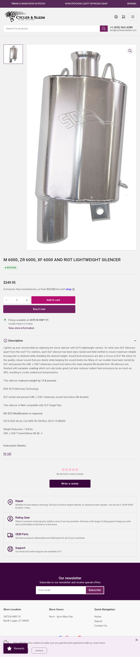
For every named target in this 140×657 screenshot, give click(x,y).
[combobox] (55, 28)
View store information (21, 328)
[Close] (136, 640)
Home (97, 616)
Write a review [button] (70, 483)
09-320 (7, 453)
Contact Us (100, 625)
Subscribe (95, 590)
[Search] (104, 28)
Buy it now (39, 309)
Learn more (99, 642)
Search (98, 621)
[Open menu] (133, 17)
